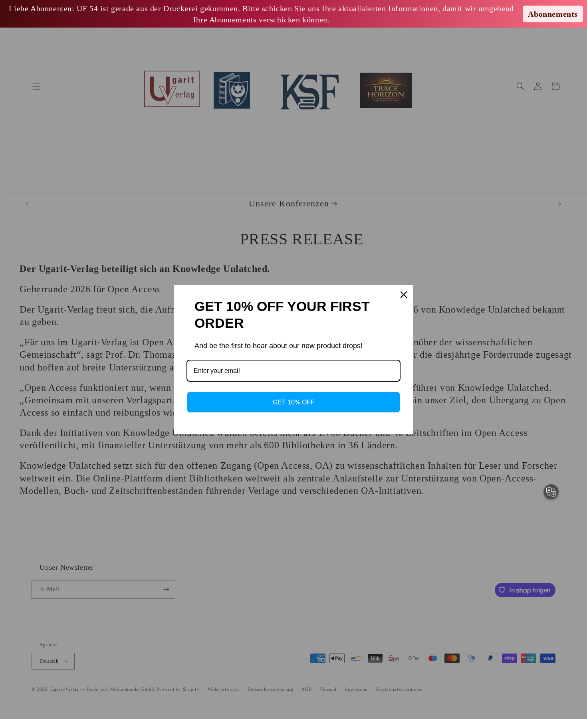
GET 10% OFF (294, 402)
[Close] (403, 294)
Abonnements (553, 14)
